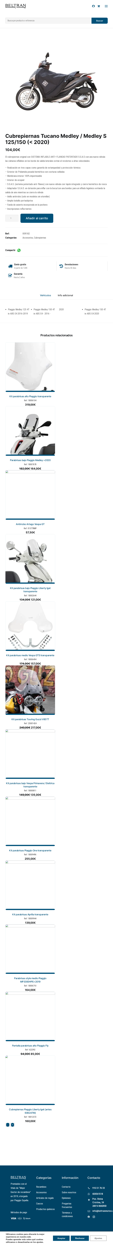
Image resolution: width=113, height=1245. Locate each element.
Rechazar (79, 1238)
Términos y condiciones (67, 1214)
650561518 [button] (97, 1193)
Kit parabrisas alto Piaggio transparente (30, 396)
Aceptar (61, 1238)
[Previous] (7, 1125)
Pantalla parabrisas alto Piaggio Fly (30, 1045)
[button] (56, 83)
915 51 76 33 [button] (98, 1188)
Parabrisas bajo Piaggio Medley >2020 (30, 460)
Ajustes (98, 1238)
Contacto (66, 1186)
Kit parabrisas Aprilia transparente (30, 914)
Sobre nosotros (69, 1192)
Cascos (39, 1203)
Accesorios (28, 237)
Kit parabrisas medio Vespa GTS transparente (30, 655)
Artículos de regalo (45, 1198)
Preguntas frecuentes (67, 1205)
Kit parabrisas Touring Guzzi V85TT (30, 719)
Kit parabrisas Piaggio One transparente (30, 850)
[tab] (65, 296)
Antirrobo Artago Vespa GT (30, 524)
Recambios (41, 1186)
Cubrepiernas (40, 237)
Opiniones (66, 1198)
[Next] (12, 1125)
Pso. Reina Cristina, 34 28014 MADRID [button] (99, 1202)
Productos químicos (45, 1209)
